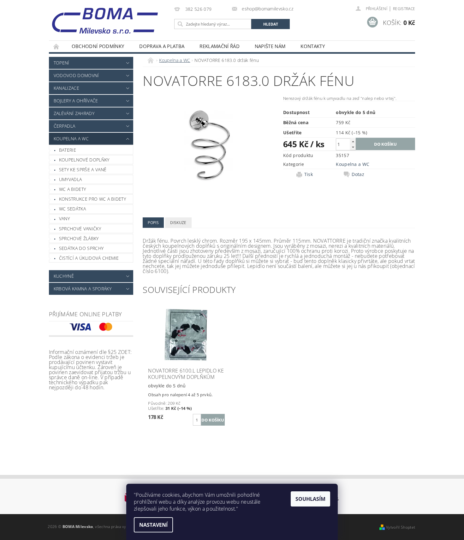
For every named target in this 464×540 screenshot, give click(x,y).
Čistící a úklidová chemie (89, 258)
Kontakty (312, 46)
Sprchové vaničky (80, 229)
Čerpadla (64, 126)
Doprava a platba (161, 46)
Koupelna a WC (71, 139)
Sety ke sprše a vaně (82, 170)
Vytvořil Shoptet (400, 527)
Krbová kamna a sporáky (82, 289)
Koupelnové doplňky (84, 160)
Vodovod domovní (76, 75)
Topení (61, 63)
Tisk (308, 174)
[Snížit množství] (353, 147)
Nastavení (153, 524)
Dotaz (358, 174)
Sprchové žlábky (79, 238)
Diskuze (178, 222)
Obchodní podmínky (98, 46)
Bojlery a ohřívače (76, 101)
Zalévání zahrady (74, 113)
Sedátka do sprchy (81, 248)
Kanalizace (66, 88)
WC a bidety (72, 189)
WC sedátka (72, 209)
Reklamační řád (219, 46)
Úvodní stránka (56, 46)
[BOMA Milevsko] (105, 18)
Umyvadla (70, 179)
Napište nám (270, 46)
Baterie (67, 150)
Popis (153, 222)
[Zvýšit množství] (353, 141)
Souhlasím (310, 498)
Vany (64, 218)
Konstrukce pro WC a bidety (92, 199)
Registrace (404, 8)
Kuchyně (64, 276)
